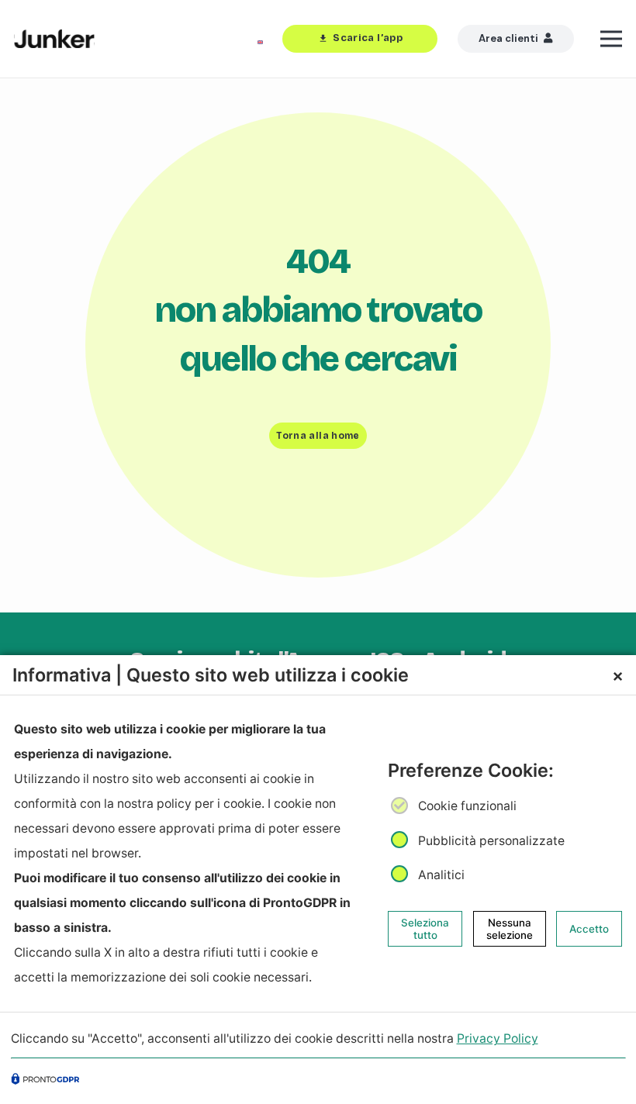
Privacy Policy (497, 1038)
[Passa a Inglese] (263, 38)
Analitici (441, 875)
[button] (611, 38)
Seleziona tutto (425, 928)
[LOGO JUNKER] (54, 39)
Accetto (589, 929)
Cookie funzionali (467, 806)
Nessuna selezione (509, 928)
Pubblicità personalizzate (491, 840)
